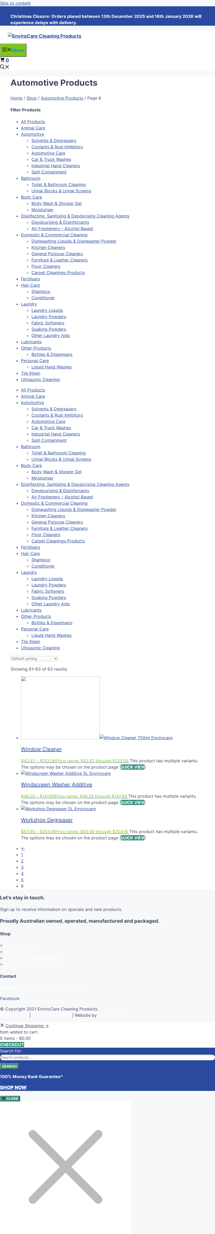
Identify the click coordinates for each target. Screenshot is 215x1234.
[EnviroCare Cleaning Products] (44, 36)
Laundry (29, 304)
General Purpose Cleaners (57, 253)
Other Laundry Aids (50, 335)
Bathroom (30, 178)
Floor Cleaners (45, 266)
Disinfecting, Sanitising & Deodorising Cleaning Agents (75, 216)
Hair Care (30, 285)
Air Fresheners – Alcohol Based (62, 228)
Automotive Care (48, 153)
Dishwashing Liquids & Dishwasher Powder (73, 241)
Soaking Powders (48, 329)
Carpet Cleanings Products (58, 272)
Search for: (11, 1050)
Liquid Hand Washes (51, 366)
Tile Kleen (30, 373)
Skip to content (15, 3)
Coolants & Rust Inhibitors (57, 146)
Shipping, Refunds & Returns (32, 958)
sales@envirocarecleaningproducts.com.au (42, 988)
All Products (33, 121)
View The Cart (18, 945)
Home (16, 98)
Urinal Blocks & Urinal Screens (61, 190)
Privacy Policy (14, 1015)
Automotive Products (62, 98)
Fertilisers (30, 278)
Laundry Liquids (47, 310)
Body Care (31, 197)
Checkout (12, 1044)
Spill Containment (49, 172)
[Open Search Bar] (4, 67)
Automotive (32, 134)
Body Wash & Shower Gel (56, 203)
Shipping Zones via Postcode (33, 964)
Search (9, 1066)
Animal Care (33, 128)
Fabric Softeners (47, 322)
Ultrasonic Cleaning (40, 379)
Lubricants (31, 341)
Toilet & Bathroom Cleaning (58, 184)
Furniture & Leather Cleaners (59, 260)
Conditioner (43, 297)
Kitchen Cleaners (48, 247)
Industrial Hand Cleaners (55, 165)
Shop (31, 98)
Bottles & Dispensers (51, 354)
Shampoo (40, 291)
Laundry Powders (48, 316)
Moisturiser (42, 209)
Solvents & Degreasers (53, 140)
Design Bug (109, 1015)
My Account (16, 951)
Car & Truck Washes (51, 159)
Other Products (36, 348)
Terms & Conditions (51, 1015)
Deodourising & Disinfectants (60, 222)
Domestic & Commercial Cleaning (54, 234)
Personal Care (35, 360)
